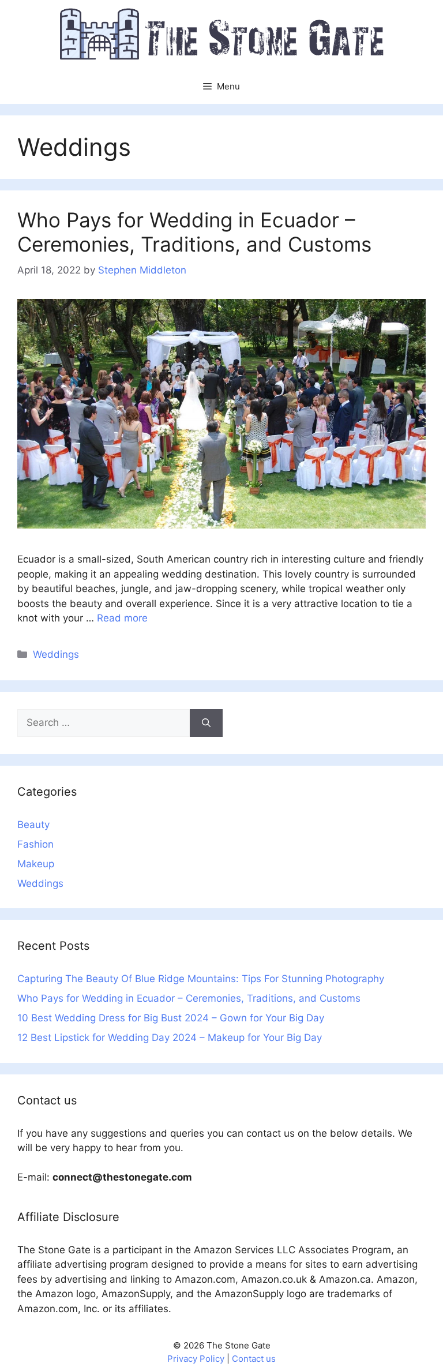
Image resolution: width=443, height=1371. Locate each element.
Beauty (33, 824)
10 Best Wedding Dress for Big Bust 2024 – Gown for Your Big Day (170, 1018)
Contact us (254, 1358)
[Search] (206, 723)
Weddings (56, 654)
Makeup (35, 864)
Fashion (35, 844)
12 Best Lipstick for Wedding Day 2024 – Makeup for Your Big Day (169, 1037)
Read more (122, 618)
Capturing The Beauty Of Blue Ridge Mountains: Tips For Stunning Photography (200, 978)
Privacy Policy (195, 1358)
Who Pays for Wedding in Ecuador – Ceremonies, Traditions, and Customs (194, 232)
